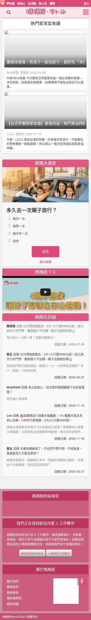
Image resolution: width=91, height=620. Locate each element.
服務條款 (13, 592)
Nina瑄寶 (13, 72)
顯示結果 (45, 261)
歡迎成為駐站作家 (32, 553)
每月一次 (19, 218)
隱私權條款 (14, 598)
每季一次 (19, 226)
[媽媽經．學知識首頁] (2, 3)
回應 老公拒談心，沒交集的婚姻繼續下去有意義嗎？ (46, 396)
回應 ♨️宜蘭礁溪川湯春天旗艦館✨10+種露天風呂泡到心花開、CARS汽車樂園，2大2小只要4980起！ (46, 426)
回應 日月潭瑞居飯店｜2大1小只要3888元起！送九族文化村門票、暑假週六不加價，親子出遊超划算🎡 (46, 365)
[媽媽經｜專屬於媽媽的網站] (49, 11)
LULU (10, 134)
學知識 (10, 3)
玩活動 (32, 3)
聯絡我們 (13, 586)
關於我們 (13, 581)
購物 (52, 3)
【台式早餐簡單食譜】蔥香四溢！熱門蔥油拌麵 (46, 123)
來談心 (21, 3)
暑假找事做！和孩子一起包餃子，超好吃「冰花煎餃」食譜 (46, 61)
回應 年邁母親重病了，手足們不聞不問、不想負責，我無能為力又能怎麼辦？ (46, 459)
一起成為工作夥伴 (59, 553)
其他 (16, 241)
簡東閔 (11, 326)
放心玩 (43, 3)
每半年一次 (20, 233)
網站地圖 (13, 603)
